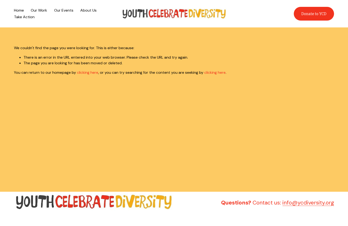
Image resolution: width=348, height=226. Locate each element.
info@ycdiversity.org (308, 202)
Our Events (63, 10)
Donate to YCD (313, 14)
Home (19, 10)
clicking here (87, 72)
